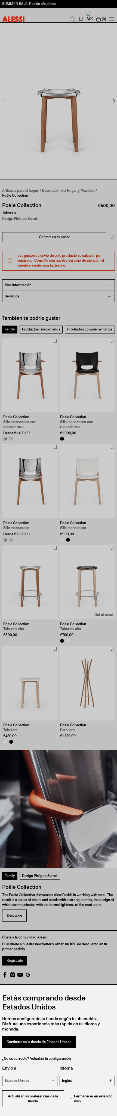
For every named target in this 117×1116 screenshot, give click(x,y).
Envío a (9, 1068)
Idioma (66, 1068)
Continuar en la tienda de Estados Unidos (39, 1042)
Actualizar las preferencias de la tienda (33, 1098)
